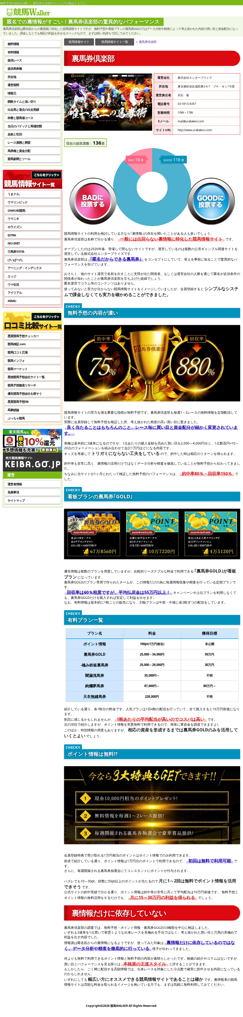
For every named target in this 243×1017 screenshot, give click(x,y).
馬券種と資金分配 (19, 151)
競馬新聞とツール (19, 159)
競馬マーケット (18, 369)
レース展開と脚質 (19, 142)
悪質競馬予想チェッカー (23, 336)
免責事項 (13, 492)
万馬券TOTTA (16, 251)
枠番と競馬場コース (20, 118)
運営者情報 (15, 484)
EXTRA (12, 235)
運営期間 (13, 85)
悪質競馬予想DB (18, 401)
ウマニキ (13, 218)
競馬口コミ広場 (18, 352)
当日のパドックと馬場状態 (25, 126)
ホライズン (15, 227)
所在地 (12, 77)
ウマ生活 (13, 284)
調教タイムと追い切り (22, 101)
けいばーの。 (16, 260)
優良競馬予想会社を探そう (25, 393)
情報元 (12, 93)
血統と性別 (15, 134)
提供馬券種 (15, 68)
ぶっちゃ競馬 (16, 418)
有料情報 (13, 52)
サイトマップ (16, 500)
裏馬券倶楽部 (146, 42)
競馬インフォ (16, 360)
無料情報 (13, 44)
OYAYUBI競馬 (16, 210)
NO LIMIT (14, 243)
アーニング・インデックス (25, 268)
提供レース (15, 60)
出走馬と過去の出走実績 (23, 109)
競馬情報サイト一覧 (114, 42)
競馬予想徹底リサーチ (22, 385)
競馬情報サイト (79, 42)
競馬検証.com (17, 344)
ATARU (12, 301)
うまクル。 (15, 194)
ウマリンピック (18, 202)
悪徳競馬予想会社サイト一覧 (26, 377)
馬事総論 (13, 410)
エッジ (12, 276)
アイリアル (15, 292)
